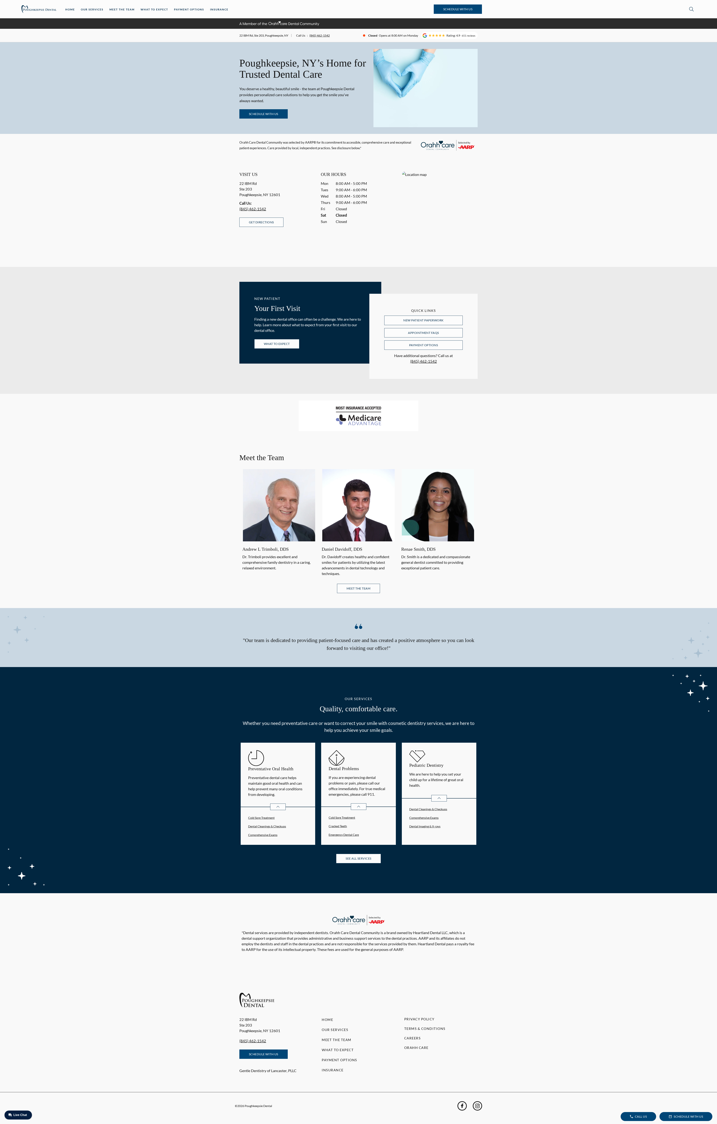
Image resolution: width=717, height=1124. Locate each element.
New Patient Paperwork (423, 320)
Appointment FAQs (423, 332)
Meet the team (358, 588)
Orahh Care (416, 1048)
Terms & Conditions (425, 1029)
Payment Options (189, 9)
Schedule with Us (458, 9)
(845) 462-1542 (319, 35)
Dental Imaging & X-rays (424, 826)
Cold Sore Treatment (261, 817)
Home (70, 9)
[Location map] (440, 212)
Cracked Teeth (338, 826)
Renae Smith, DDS (418, 549)
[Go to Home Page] (38, 9)
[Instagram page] (477, 1106)
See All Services (358, 858)
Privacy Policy (419, 1019)
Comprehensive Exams (262, 835)
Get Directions (261, 222)
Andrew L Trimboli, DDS (265, 549)
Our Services (92, 9)
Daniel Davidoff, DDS (342, 549)
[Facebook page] (462, 1106)
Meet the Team (122, 9)
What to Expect (154, 9)
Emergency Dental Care (344, 834)
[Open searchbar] (691, 9)
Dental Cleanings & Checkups (267, 826)
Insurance (219, 9)
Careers (412, 1038)
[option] (279, 523)
